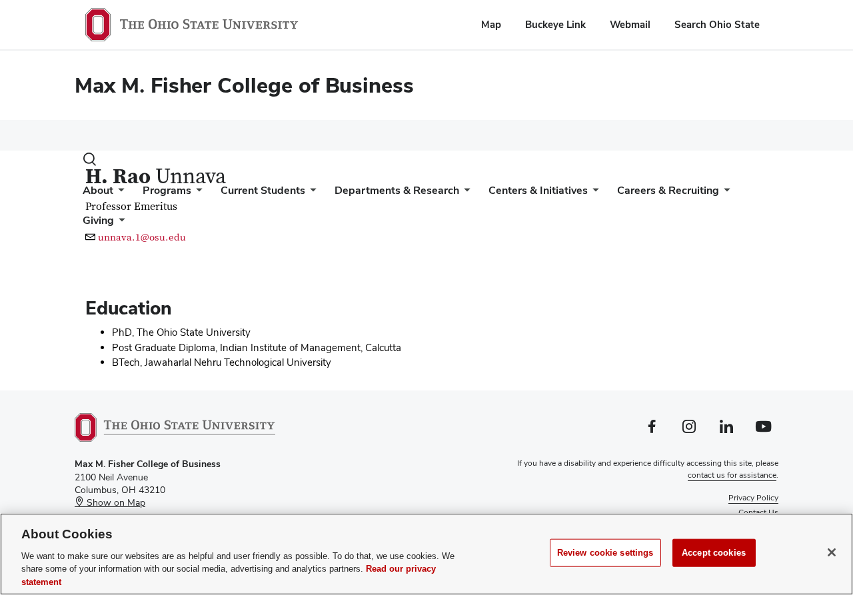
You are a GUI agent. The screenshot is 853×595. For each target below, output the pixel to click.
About (98, 190)
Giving (98, 220)
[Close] (831, 552)
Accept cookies (714, 553)
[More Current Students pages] (310, 194)
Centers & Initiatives (538, 190)
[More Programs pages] (196, 194)
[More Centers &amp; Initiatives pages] (593, 194)
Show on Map (114, 502)
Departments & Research (397, 190)
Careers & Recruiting (668, 190)
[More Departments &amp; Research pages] (464, 194)
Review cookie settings (605, 553)
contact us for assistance (732, 475)
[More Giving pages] (119, 224)
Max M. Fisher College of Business (244, 85)
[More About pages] (118, 194)
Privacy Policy (753, 497)
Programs (167, 190)
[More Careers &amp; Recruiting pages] (724, 194)
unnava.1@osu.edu (142, 237)
